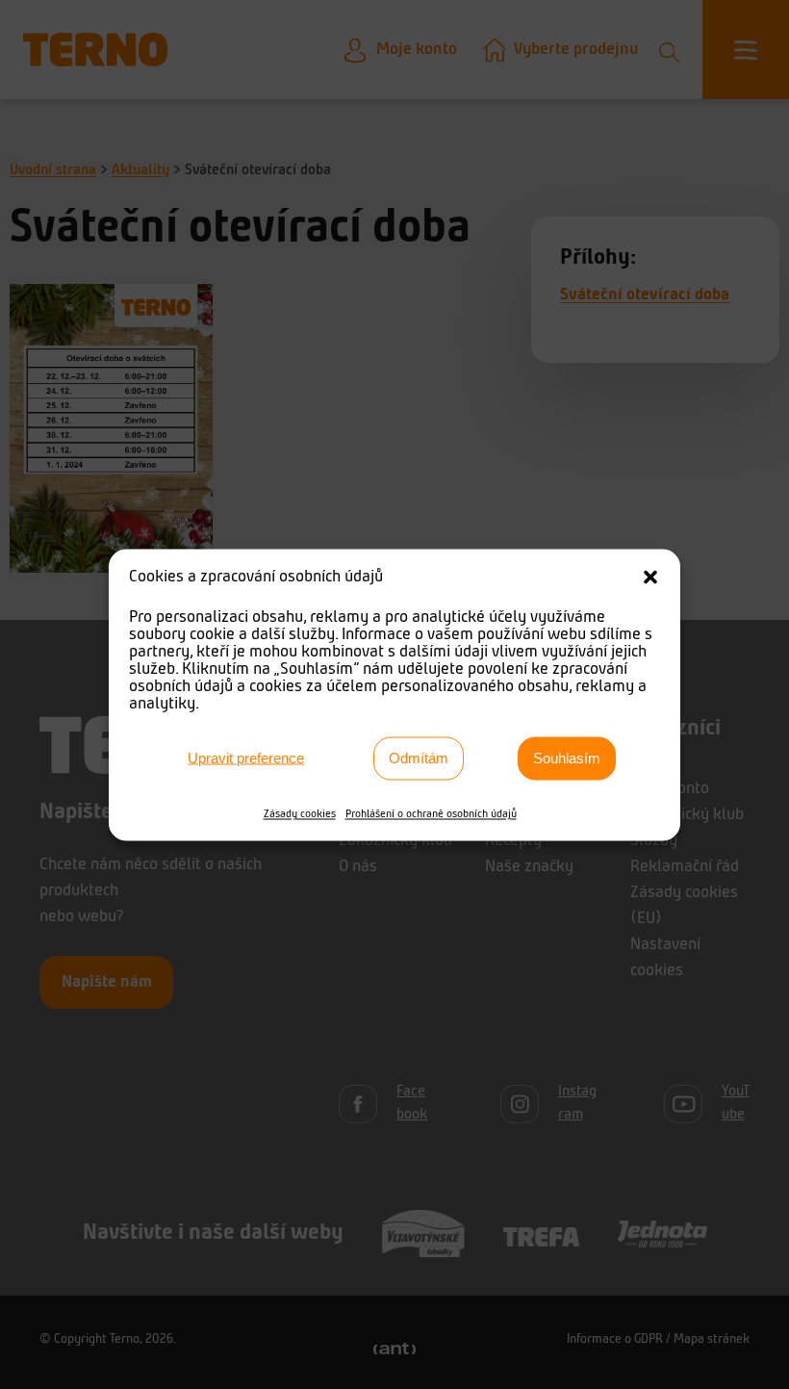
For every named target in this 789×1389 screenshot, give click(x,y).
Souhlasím (566, 758)
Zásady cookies (300, 813)
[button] (650, 576)
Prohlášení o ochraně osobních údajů (431, 813)
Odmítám (418, 758)
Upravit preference (246, 758)
